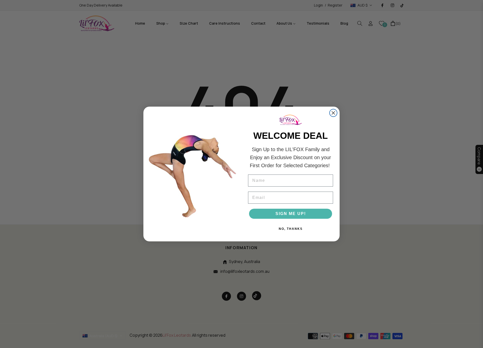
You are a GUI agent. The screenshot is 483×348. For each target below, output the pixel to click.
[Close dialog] (333, 113)
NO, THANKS (291, 229)
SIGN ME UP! (290, 213)
